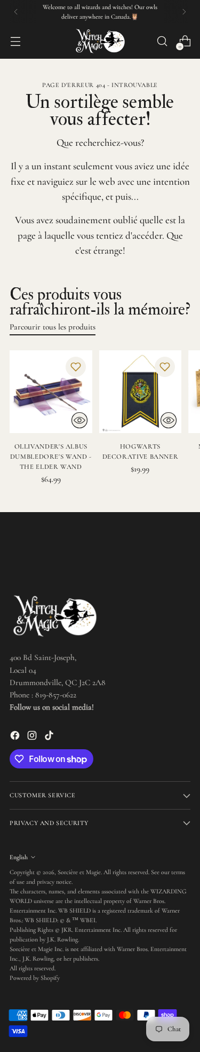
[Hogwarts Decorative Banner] (140, 391)
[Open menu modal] (15, 41)
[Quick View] (79, 420)
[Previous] (16, 11)
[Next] (184, 11)
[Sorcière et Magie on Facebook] (16, 737)
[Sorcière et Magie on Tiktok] (50, 737)
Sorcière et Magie (79, 872)
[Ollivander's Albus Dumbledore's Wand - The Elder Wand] (51, 391)
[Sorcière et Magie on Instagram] (33, 737)
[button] (76, 367)
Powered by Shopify (35, 978)
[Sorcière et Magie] (100, 41)
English (19, 857)
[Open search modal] (162, 41)
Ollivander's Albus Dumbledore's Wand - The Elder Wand (51, 456)
